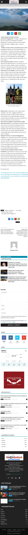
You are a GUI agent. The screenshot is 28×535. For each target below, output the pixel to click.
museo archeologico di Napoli (7, 212)
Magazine (3, 521)
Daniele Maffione (8, 406)
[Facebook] (8, 478)
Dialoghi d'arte (4, 523)
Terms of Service (9, 322)
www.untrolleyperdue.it (6, 176)
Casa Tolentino (18, 210)
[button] (26, 2)
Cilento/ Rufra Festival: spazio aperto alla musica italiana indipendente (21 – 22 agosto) (16, 272)
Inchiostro (3, 444)
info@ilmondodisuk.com (16, 474)
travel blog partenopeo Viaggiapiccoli (8, 213)
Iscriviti (24, 335)
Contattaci (9, 529)
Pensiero (2, 413)
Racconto (3, 446)
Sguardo (2, 420)
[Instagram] (12, 478)
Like (4, 335)
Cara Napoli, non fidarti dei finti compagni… (18, 499)
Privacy (19, 529)
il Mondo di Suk (14, 250)
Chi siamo (4, 529)
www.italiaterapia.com (15, 174)
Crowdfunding (4, 519)
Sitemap (23, 529)
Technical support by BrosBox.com (14, 531)
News (2, 22)
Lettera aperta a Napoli (5, 411)
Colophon (14, 529)
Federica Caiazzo (8, 428)
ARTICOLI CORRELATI (6, 257)
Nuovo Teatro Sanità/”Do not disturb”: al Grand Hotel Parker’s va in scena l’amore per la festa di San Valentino (7, 231)
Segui (11, 335)
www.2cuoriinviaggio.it (5, 174)
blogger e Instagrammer (9, 210)
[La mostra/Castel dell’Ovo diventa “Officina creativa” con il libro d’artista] (4, 488)
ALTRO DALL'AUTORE (6, 258)
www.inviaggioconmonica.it (7, 172)
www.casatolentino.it (15, 176)
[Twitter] (19, 478)
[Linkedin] (15, 478)
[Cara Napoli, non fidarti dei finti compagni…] (4, 501)
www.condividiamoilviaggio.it (19, 172)
